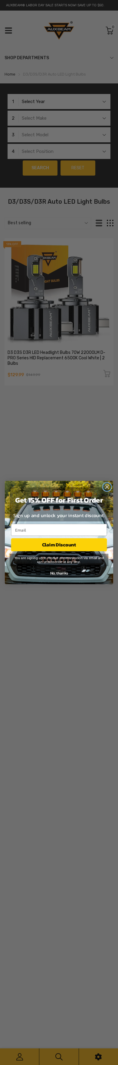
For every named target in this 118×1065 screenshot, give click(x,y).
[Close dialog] (107, 487)
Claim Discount (59, 545)
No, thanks (59, 573)
